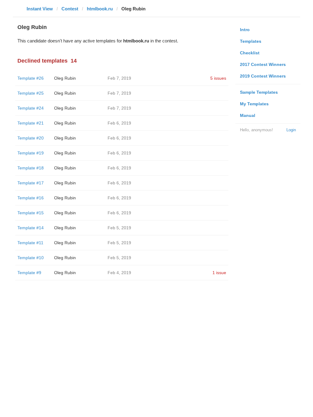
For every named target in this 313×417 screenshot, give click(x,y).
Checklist (250, 52)
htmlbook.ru (100, 8)
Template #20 (30, 138)
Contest (69, 8)
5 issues (218, 78)
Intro (245, 29)
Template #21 (30, 123)
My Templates (254, 103)
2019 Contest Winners (263, 76)
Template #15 (30, 212)
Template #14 (30, 227)
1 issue (219, 272)
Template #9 (29, 272)
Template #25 (30, 93)
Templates (250, 41)
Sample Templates (259, 92)
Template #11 (30, 242)
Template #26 (30, 78)
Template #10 (30, 257)
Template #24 (30, 108)
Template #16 (30, 197)
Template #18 (30, 167)
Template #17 (30, 182)
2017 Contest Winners (263, 64)
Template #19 (30, 152)
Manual (247, 115)
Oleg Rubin (65, 78)
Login (291, 130)
